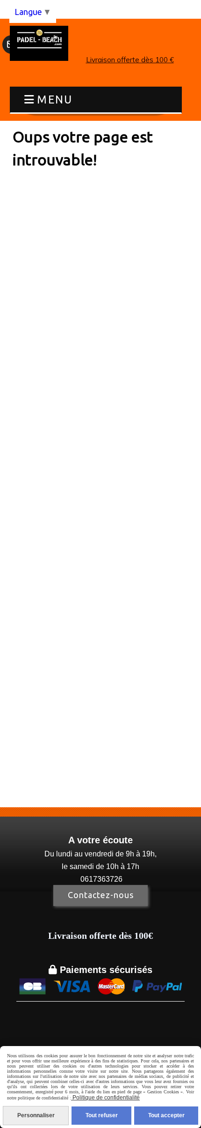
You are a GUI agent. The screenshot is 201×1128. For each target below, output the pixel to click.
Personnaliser (36, 1115)
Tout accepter (166, 1115)
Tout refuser (102, 1115)
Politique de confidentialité (105, 1097)
